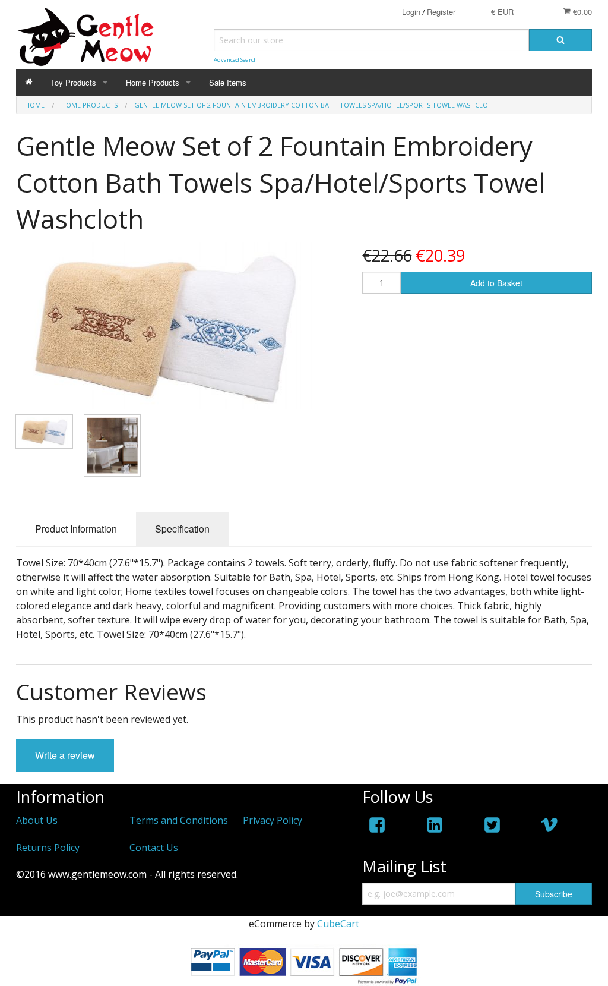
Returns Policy (48, 847)
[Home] (29, 82)
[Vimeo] (549, 827)
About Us (37, 820)
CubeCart (338, 923)
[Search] (560, 40)
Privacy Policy (272, 820)
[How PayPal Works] (304, 964)
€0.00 (581, 11)
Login (411, 11)
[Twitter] (492, 827)
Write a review (65, 755)
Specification (182, 528)
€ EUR (502, 11)
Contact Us (153, 847)
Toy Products (73, 82)
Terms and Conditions (178, 820)
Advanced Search (235, 60)
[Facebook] (377, 827)
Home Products (152, 82)
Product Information (76, 528)
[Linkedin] (435, 827)
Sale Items (227, 82)
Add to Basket (496, 283)
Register (441, 11)
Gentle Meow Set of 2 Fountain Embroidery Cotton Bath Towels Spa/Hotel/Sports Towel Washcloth (315, 104)
